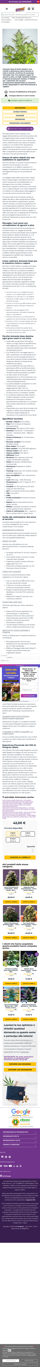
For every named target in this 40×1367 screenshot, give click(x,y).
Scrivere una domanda (20, 1064)
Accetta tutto (10, 1360)
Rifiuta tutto (29, 1360)
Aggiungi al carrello (20, 857)
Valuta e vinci (7, 67)
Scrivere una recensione (20, 1070)
